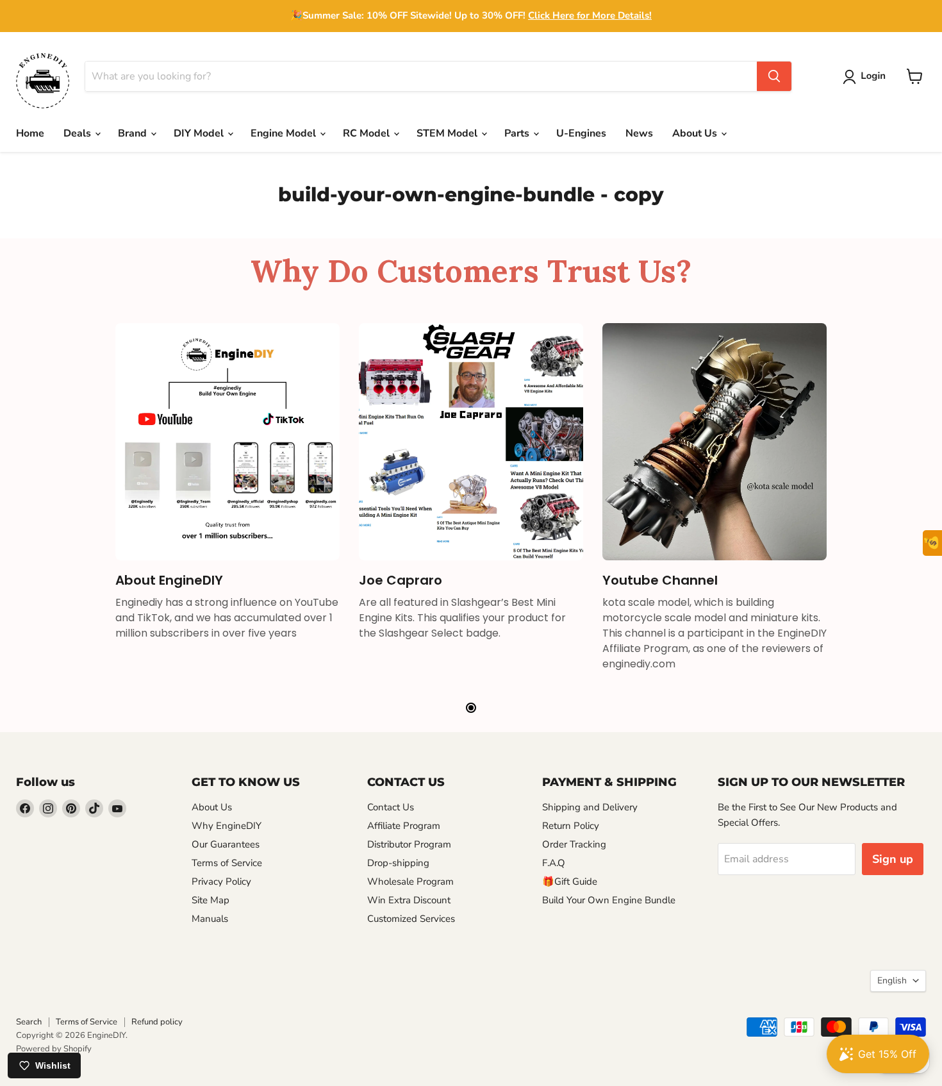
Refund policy (157, 1022)
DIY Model (200, 133)
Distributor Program (409, 844)
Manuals (210, 918)
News (639, 133)
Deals (78, 133)
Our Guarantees (226, 844)
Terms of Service (227, 862)
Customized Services (411, 918)
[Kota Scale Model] (714, 441)
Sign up (892, 859)
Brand (133, 133)
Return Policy (570, 825)
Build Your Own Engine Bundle (608, 900)
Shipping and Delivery (590, 807)
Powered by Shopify (54, 1049)
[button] (867, 77)
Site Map (210, 900)
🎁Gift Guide (569, 881)
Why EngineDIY (226, 825)
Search (29, 1022)
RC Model (367, 133)
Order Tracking (574, 844)
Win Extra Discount (408, 900)
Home (30, 133)
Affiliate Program (403, 825)
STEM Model (448, 133)
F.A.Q (553, 862)
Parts (518, 133)
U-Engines (581, 133)
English (892, 980)
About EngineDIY (169, 580)
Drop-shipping (398, 862)
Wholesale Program (410, 881)
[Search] (774, 76)
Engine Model (284, 133)
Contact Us (390, 807)
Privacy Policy (221, 881)
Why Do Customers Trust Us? (471, 270)
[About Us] (227, 441)
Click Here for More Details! (590, 15)
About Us (696, 133)
